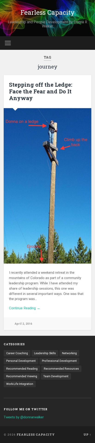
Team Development (55, 376)
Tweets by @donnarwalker (24, 417)
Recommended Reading (22, 368)
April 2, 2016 (23, 323)
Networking (69, 353)
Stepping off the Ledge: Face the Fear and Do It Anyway (40, 91)
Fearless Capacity (48, 12)
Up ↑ (87, 434)
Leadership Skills (45, 353)
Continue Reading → (24, 308)
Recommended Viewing (21, 376)
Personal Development (21, 361)
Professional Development (59, 361)
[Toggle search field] (87, 43)
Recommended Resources (61, 368)
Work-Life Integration (19, 384)
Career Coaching (17, 353)
